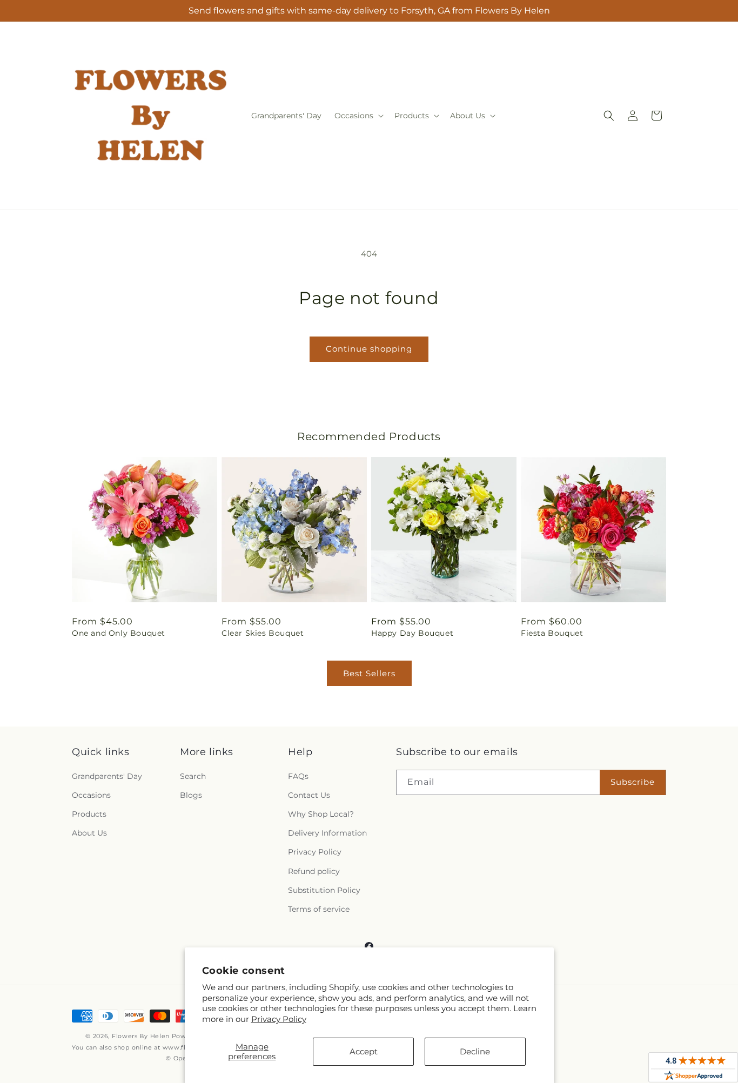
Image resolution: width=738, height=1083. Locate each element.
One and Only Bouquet (118, 633)
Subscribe (632, 782)
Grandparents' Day (107, 776)
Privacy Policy (278, 1019)
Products (89, 814)
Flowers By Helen (141, 1036)
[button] (358, 115)
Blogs (191, 795)
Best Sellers (369, 673)
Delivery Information (327, 833)
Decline (475, 1051)
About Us (89, 833)
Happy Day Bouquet (412, 633)
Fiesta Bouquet (552, 633)
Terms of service (319, 909)
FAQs (298, 776)
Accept (364, 1051)
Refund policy (314, 871)
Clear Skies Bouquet (263, 633)
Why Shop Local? (321, 814)
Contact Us (309, 795)
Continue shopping (369, 349)
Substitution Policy (324, 890)
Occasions (91, 795)
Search (193, 776)
